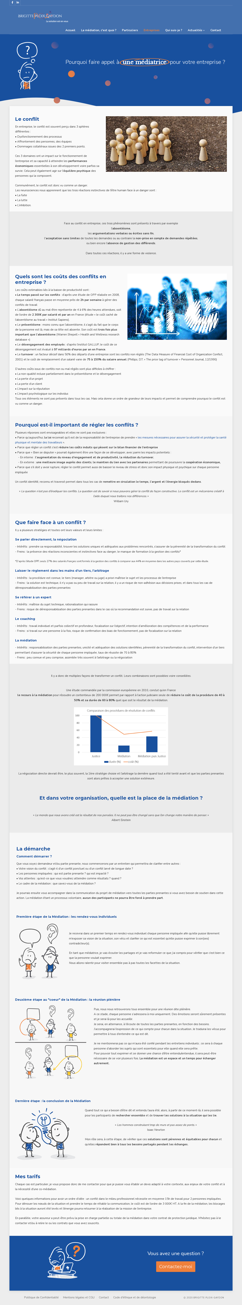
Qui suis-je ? (173, 30)
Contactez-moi (175, 1266)
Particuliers (130, 30)
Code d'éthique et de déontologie (134, 1297)
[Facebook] (12, 2)
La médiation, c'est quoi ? (98, 30)
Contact (215, 30)
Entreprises (152, 30)
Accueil (70, 30)
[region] (121, 79)
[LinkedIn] (17, 2)
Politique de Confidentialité (41, 1297)
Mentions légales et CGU (79, 1297)
